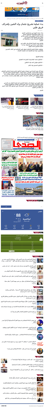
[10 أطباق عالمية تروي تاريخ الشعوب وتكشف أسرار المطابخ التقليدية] (40, 384)
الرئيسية (40, 18)
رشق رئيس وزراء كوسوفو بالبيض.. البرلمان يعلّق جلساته (22, 378)
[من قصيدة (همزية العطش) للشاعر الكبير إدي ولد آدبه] (40, 313)
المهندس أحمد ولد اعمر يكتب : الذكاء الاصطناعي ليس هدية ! (21, 349)
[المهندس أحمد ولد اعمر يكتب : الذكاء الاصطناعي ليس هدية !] (40, 351)
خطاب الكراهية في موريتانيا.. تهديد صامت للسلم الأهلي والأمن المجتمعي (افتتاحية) (34, 128)
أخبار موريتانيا (34, 18)
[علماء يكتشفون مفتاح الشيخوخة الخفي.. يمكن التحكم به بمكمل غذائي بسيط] (40, 394)
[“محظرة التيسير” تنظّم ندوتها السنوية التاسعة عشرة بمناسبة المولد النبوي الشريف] (40, 303)
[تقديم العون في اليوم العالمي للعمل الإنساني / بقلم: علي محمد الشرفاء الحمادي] (40, 277)
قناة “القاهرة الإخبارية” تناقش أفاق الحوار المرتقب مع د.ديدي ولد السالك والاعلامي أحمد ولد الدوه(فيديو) (22, 107)
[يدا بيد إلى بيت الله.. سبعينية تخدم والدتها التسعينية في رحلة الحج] (40, 399)
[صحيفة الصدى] (22, 3)
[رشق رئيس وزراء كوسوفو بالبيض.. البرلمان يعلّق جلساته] (40, 379)
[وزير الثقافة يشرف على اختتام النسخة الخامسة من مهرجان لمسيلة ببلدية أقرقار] (40, 308)
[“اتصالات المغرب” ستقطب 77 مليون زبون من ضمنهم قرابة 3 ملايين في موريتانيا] (40, 344)
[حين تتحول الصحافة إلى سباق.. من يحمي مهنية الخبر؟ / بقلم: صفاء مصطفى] (40, 282)
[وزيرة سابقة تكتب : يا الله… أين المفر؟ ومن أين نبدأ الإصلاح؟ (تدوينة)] (4, 371)
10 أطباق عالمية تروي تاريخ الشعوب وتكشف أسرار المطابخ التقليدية (19, 383)
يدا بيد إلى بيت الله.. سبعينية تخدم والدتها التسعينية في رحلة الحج (20, 398)
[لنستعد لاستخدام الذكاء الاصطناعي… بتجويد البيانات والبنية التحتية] (40, 337)
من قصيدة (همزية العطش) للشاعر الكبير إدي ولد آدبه (23, 311)
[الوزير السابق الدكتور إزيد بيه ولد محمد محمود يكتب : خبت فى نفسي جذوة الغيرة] (40, 267)
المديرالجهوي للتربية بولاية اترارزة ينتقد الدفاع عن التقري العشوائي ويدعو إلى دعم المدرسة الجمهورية (36, 107)
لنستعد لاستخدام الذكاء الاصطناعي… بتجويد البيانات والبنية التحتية (20, 334)
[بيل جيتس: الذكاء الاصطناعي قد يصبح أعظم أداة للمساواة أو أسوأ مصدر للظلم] (40, 323)
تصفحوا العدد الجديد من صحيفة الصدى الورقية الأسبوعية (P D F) (30, 137)
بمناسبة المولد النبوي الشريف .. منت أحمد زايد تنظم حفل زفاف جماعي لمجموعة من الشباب (8, 107)
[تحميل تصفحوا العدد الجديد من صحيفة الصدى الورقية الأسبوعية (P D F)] (22, 197)
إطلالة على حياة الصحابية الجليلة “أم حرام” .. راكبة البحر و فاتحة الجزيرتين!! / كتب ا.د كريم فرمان (20, 290)
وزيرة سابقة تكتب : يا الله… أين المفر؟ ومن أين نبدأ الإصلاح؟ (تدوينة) (26, 369)
